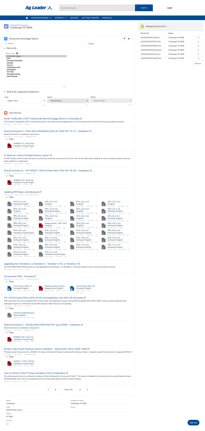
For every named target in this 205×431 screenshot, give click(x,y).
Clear (64, 87)
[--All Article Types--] (36, 56)
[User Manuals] (36, 76)
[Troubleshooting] (36, 74)
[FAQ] (36, 58)
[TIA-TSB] (36, 72)
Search (144, 8)
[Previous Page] (56, 390)
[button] (198, 37)
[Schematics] (36, 69)
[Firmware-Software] (36, 61)
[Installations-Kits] (36, 67)
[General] (36, 63)
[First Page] (49, 389)
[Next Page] (80, 390)
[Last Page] (88, 389)
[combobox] (106, 7)
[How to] (36, 65)
